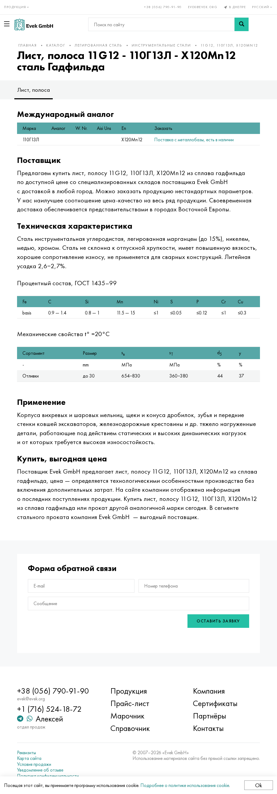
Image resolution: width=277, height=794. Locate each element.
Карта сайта (29, 758)
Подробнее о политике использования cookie (184, 785)
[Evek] (33, 24)
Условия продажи (34, 764)
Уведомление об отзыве (40, 770)
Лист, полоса (33, 90)
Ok (258, 785)
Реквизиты (26, 753)
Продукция (128, 691)
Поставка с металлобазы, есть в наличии (194, 139)
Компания (209, 691)
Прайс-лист (129, 703)
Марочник (127, 716)
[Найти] (242, 24)
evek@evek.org (202, 7)
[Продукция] (7, 23)
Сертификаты (215, 703)
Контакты (208, 728)
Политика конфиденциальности (48, 776)
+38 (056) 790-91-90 (163, 7)
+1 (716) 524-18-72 (49, 709)
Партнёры (209, 716)
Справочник (130, 728)
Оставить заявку (218, 621)
